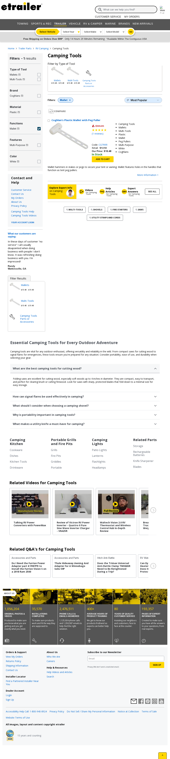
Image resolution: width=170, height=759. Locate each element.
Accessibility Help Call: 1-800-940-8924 (26, 711)
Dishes (14, 456)
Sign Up (10, 699)
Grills (54, 450)
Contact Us (17, 193)
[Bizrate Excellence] (10, 735)
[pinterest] (148, 702)
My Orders (132, 16)
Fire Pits (56, 456)
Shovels (97, 209)
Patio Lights (99, 450)
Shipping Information (17, 665)
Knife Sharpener (143, 461)
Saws (140, 209)
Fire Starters (120, 209)
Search (50, 676)
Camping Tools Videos (24, 215)
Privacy (90, 667)
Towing (22, 23)
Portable (56, 467)
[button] (153, 510)
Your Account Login (22, 222)
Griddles (56, 461)
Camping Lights (99, 442)
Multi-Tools (73, 80)
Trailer (60, 23)
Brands (124, 23)
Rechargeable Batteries (141, 453)
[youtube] (161, 702)
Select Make (90, 31)
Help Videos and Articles (59, 672)
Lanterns (97, 456)
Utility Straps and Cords (106, 217)
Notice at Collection (128, 711)
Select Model (112, 31)
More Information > (147, 175)
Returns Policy (13, 661)
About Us (16, 201)
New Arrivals (143, 23)
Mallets (57, 80)
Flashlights (98, 461)
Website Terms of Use (18, 717)
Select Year (68, 31)
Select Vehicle (47, 31)
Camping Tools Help (22, 211)
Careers (51, 661)
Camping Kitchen (17, 442)
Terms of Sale (149, 711)
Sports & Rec (41, 23)
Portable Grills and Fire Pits (63, 442)
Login (9, 695)
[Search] (100, 9)
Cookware (16, 450)
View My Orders (14, 656)
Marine (110, 23)
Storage (138, 446)
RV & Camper (92, 23)
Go (130, 32)
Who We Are (53, 656)
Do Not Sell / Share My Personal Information (91, 711)
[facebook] (141, 702)
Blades (137, 467)
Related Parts (145, 440)
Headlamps (99, 467)
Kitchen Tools (18, 461)
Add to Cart (103, 159)
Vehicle (75, 23)
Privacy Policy (19, 205)
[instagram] (154, 702)
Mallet (63, 100)
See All (152, 191)
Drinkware (16, 467)
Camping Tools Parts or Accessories (89, 83)
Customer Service (108, 16)
